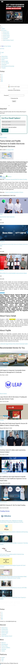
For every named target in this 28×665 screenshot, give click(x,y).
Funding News (6, 33)
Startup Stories (6, 35)
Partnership (21, 343)
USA (2, 660)
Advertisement (4, 644)
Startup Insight (6, 36)
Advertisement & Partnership (7, 66)
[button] (14, 86)
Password (6, 95)
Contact (3, 650)
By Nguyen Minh (10, 149)
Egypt (1, 214)
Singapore (2, 241)
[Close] (9, 105)
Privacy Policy (4, 646)
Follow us (4, 176)
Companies (5, 38)
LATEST (3, 28)
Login (2, 52)
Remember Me (14, 98)
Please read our (9, 127)
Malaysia (2, 270)
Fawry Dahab (16, 343)
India (2, 659)
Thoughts (3, 67)
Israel (1, 446)
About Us (3, 642)
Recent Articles (3, 137)
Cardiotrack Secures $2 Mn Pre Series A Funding (16, 179)
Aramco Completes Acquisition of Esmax (14, 192)
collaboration (3, 343)
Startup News (6, 32)
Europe (3, 657)
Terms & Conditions (5, 647)
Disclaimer (3, 649)
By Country (4, 30)
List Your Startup (6, 46)
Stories (2, 59)
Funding (2, 420)
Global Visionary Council (8, 40)
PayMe (26, 343)
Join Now (2, 48)
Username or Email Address (14, 90)
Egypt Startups (9, 343)
